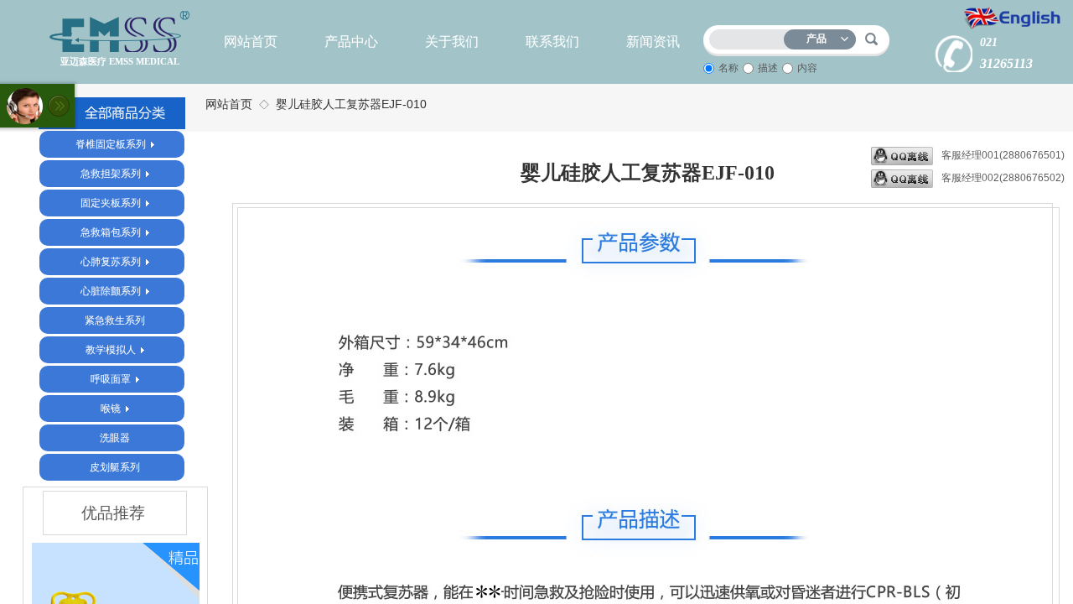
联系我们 (552, 41)
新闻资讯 (653, 41)
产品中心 (351, 41)
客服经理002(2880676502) (1003, 178)
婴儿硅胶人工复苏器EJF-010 (351, 104)
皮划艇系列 (115, 467)
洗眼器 (115, 438)
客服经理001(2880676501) (1003, 155)
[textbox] (750, 36)
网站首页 (250, 41)
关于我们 (452, 41)
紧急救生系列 (115, 320)
